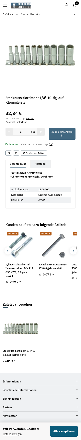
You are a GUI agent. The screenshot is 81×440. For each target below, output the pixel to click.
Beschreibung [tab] (18, 164)
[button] (74, 5)
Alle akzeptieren (64, 431)
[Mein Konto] (66, 5)
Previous (8, 251)
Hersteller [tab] (40, 164)
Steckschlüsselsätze (50, 194)
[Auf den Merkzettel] (16, 153)
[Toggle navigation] (5, 5)
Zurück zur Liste (10, 14)
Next (73, 251)
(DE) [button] (51, 144)
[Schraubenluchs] (21, 5)
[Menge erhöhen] (40, 132)
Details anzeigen (12, 434)
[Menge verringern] (9, 132)
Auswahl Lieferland (16, 122)
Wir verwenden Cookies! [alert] (21, 429)
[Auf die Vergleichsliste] (9, 153)
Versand (30, 118)
